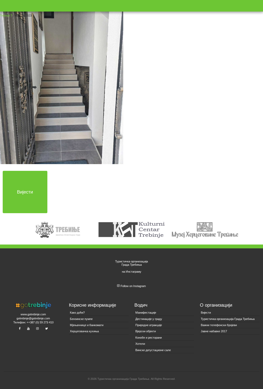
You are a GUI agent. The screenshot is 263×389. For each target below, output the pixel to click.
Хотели (140, 343)
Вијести (25, 191)
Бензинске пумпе (81, 319)
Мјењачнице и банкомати (86, 325)
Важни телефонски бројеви (219, 325)
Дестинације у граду (148, 319)
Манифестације (145, 312)
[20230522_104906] (61, 81)
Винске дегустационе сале (153, 350)
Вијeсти (206, 312)
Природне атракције (148, 325)
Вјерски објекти (145, 331)
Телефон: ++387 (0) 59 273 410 (33, 322)
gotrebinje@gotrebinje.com (33, 318)
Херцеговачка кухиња (84, 331)
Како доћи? (77, 312)
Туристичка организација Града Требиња (228, 319)
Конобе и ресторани (148, 337)
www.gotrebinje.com (33, 314)
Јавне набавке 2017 (214, 331)
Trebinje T (6, 15)
